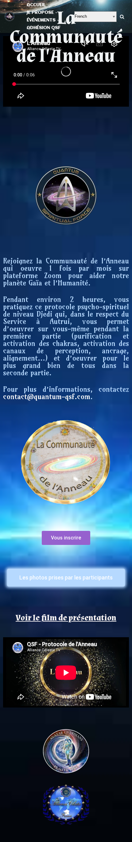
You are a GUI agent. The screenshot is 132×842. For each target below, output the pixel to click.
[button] (66, 538)
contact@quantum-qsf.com (46, 396)
